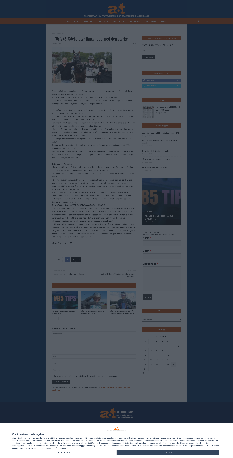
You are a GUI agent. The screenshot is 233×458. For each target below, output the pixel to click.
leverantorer (26, 438)
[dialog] (116, 441)
